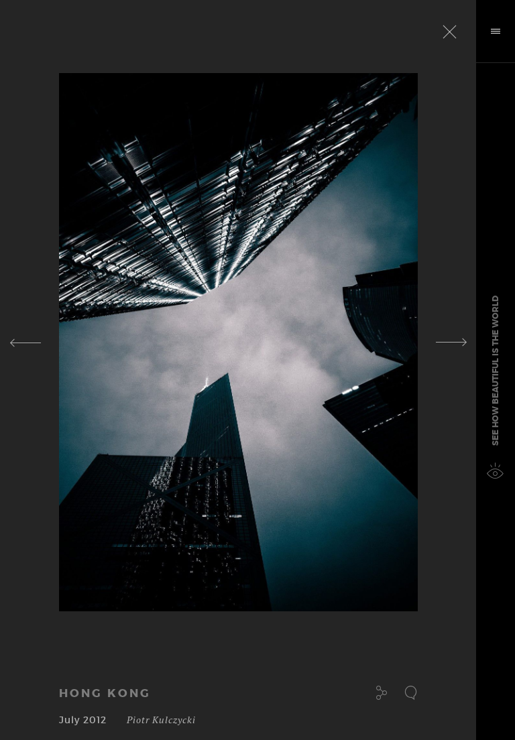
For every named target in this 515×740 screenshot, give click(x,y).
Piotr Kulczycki (161, 719)
